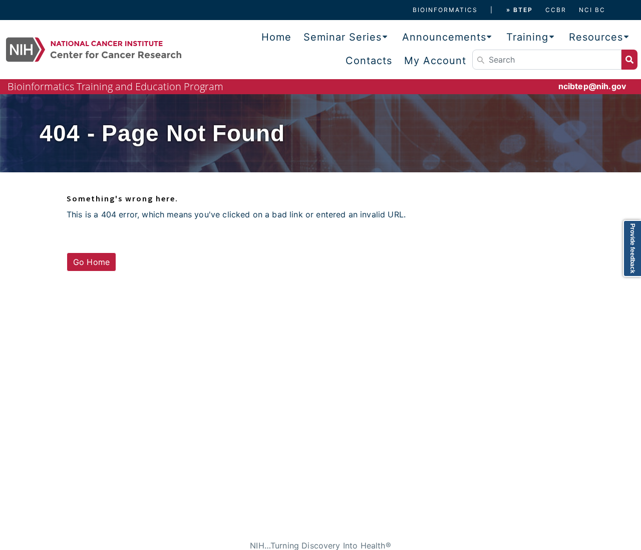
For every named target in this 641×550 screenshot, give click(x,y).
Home (276, 37)
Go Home (91, 262)
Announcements (444, 37)
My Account (435, 61)
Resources (596, 37)
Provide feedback (632, 248)
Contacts (369, 61)
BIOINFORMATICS (445, 10)
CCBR (555, 10)
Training (527, 37)
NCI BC (592, 10)
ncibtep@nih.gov (592, 86)
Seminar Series (342, 37)
